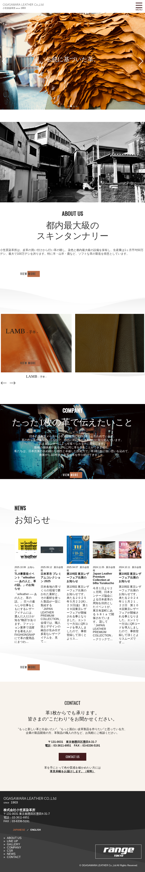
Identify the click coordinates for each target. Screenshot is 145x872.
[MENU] (139, 5)
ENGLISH (35, 830)
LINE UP (12, 841)
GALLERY (13, 844)
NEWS (11, 853)
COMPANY (14, 847)
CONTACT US (72, 757)
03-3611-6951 (62, 745)
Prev (4, 383)
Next (12, 383)
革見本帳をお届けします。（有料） (72, 771)
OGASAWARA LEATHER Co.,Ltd (23, 6)
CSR (10, 850)
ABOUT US (14, 837)
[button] (140, 61)
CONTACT (14, 857)
